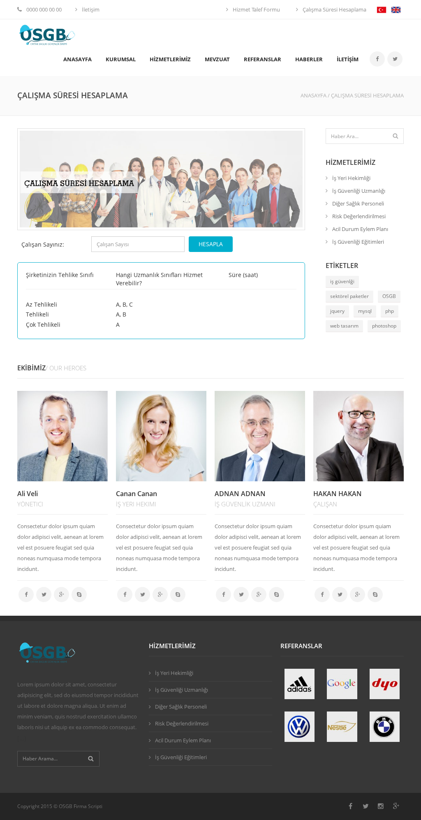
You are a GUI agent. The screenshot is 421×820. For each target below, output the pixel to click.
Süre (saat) (243, 275)
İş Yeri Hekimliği (351, 178)
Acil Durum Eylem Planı (360, 229)
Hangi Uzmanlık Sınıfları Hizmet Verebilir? (159, 278)
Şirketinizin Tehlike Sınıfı (60, 275)
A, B (121, 314)
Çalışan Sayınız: (42, 244)
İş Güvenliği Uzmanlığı (358, 190)
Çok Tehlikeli (43, 324)
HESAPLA (211, 244)
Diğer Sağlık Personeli (358, 203)
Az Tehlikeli (41, 304)
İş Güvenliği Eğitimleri (358, 241)
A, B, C (124, 304)
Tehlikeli (37, 314)
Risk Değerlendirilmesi (359, 216)
